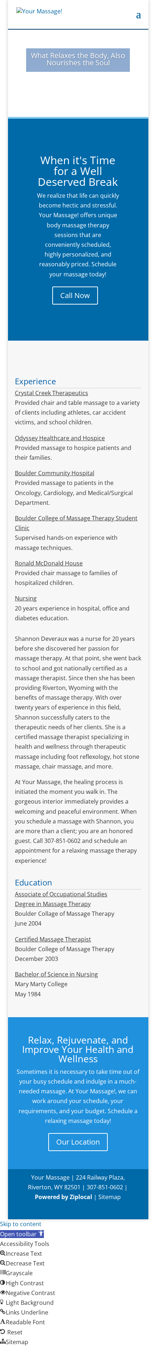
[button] (22, 1234)
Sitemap (109, 1197)
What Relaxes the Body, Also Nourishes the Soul (78, 59)
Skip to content (20, 1224)
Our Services (78, 88)
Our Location (78, 1142)
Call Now (75, 295)
